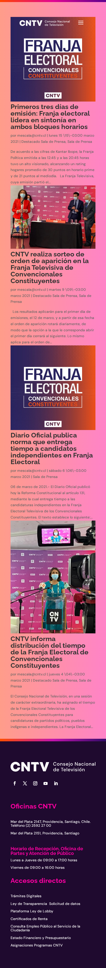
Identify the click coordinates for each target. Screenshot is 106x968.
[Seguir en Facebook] (15, 783)
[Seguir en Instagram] (35, 783)
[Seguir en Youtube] (45, 783)
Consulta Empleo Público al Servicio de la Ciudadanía (45, 928)
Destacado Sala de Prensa (43, 141)
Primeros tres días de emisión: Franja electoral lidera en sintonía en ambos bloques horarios (50, 117)
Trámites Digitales (26, 896)
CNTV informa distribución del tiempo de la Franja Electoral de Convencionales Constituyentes (50, 652)
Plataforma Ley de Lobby (32, 911)
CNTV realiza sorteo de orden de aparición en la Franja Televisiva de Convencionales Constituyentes (50, 267)
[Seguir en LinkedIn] (56, 783)
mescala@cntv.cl (31, 135)
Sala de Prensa (79, 141)
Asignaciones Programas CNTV (37, 945)
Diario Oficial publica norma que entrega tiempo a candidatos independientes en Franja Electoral (52, 448)
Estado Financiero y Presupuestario (41, 937)
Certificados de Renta (29, 918)
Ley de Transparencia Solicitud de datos (45, 903)
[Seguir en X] (25, 783)
